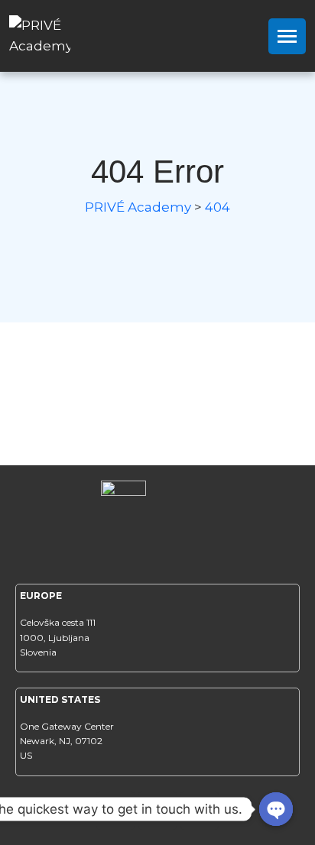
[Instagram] (157, 811)
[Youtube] (199, 811)
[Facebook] (115, 811)
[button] (287, 36)
